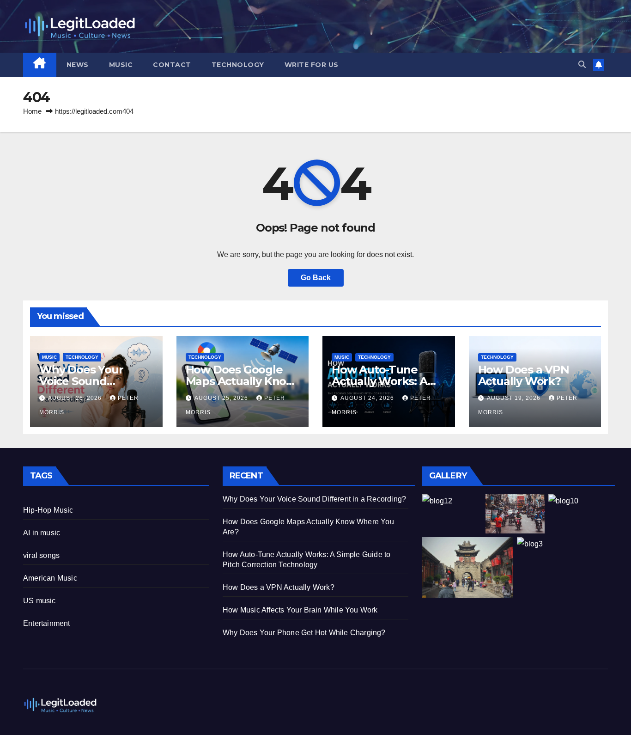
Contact (172, 65)
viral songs (41, 555)
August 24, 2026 (368, 398)
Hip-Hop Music (48, 510)
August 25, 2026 (222, 398)
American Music (50, 578)
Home (32, 111)
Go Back (316, 278)
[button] (582, 64)
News (78, 65)
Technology (238, 65)
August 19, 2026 (514, 398)
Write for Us (312, 65)
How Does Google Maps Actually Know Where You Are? (241, 381)
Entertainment (46, 623)
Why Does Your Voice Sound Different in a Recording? (314, 499)
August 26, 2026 (75, 398)
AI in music (41, 533)
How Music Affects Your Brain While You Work (300, 610)
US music (39, 601)
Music (121, 65)
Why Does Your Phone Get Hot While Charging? (304, 633)
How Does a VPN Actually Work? (523, 375)
